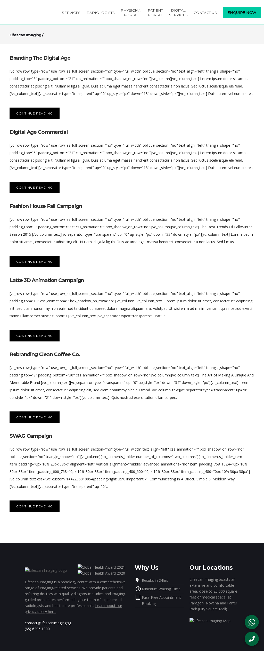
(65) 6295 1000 (37, 628)
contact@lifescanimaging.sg (48, 622)
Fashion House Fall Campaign (46, 206)
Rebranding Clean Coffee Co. (45, 354)
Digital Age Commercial (39, 132)
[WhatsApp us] (252, 622)
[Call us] (252, 639)
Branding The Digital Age (40, 58)
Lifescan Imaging (25, 34)
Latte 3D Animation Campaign (47, 280)
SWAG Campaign (31, 436)
